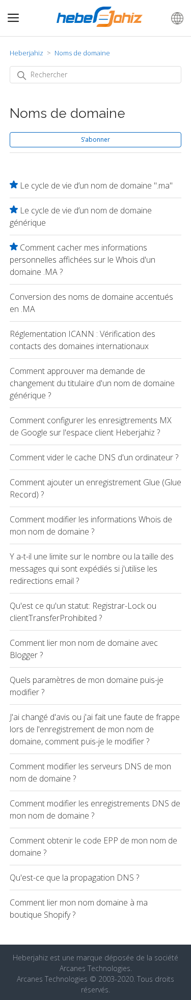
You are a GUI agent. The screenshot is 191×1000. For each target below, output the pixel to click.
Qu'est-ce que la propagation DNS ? (74, 877)
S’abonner (95, 139)
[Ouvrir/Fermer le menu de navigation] (13, 18)
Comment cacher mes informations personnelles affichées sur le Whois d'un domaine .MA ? (82, 259)
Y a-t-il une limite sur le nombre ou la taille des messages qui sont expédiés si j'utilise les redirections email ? (92, 568)
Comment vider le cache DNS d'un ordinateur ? (94, 457)
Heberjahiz (26, 52)
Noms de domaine (82, 52)
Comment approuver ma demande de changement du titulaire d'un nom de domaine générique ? (92, 383)
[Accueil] (100, 24)
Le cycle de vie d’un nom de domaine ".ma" (96, 185)
